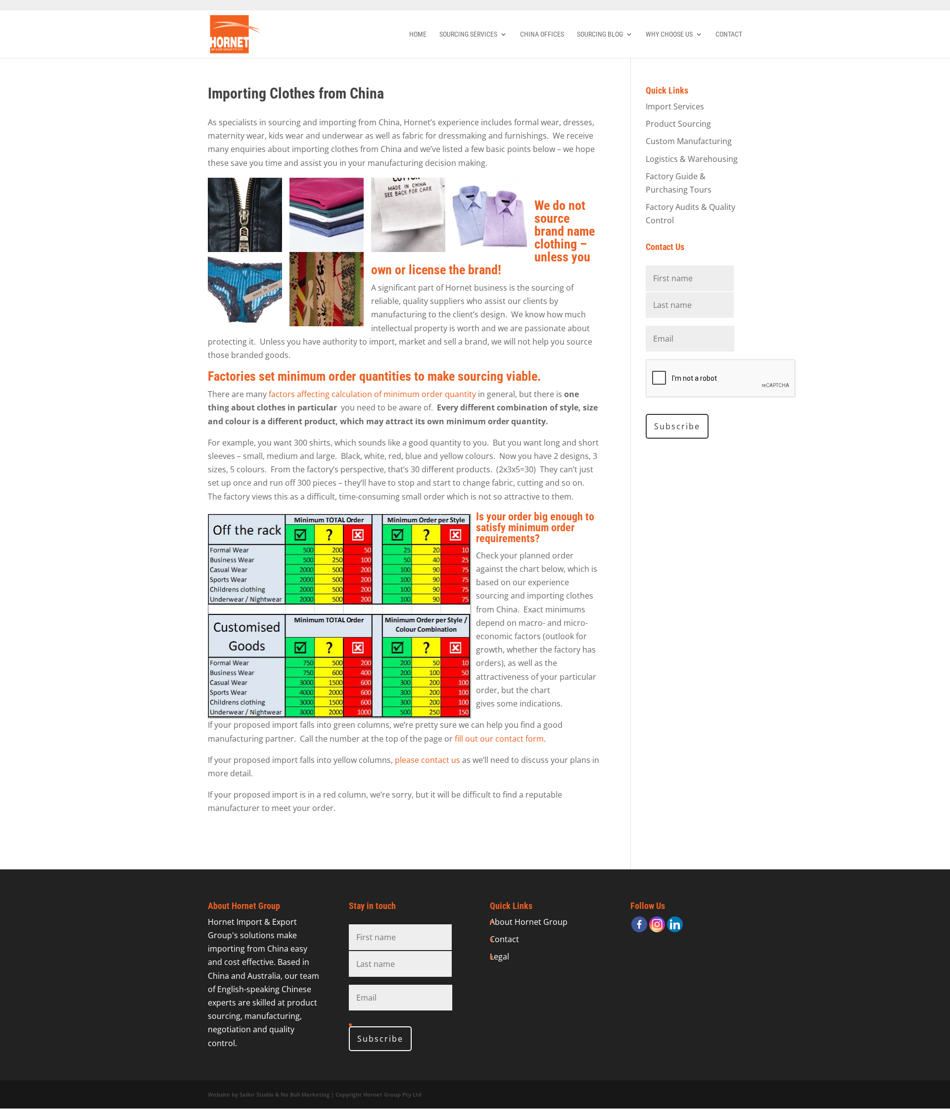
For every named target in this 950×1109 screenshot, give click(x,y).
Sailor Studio (256, 1094)
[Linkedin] (675, 924)
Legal (499, 956)
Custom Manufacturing (689, 141)
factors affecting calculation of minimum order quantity (373, 394)
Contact (728, 34)
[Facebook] (639, 924)
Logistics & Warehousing (692, 158)
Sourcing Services (468, 34)
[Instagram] (657, 924)
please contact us (428, 760)
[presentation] (721, 378)
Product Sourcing (678, 123)
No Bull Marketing (305, 1094)
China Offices (542, 34)
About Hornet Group (529, 921)
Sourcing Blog (600, 34)
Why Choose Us (669, 34)
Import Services (675, 106)
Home (418, 34)
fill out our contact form (499, 738)
